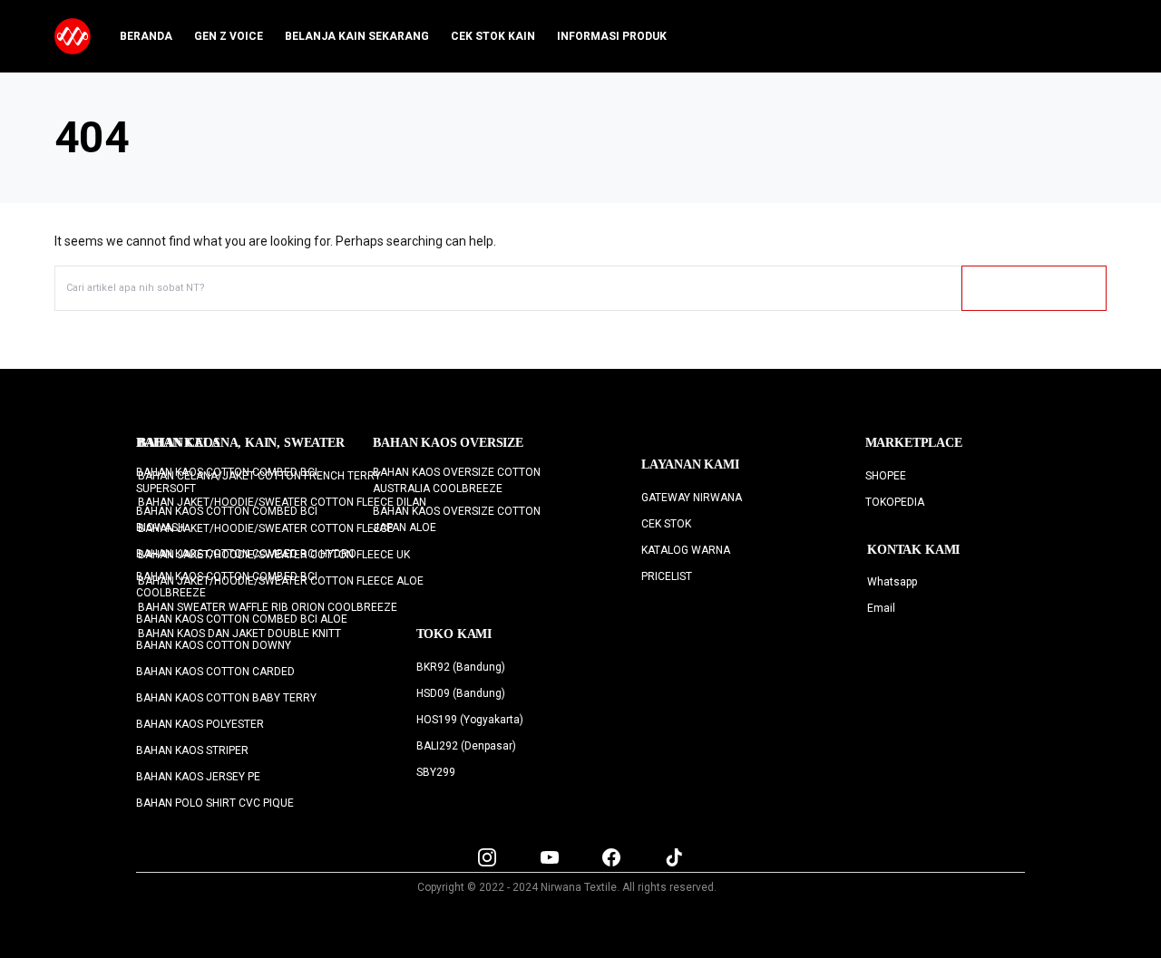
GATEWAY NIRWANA (691, 497)
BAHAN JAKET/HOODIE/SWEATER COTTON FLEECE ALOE (281, 581)
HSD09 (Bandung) (460, 693)
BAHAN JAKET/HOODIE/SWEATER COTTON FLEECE (266, 528)
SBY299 (435, 772)
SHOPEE (885, 475)
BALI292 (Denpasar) (466, 746)
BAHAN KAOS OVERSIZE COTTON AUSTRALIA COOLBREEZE (457, 480)
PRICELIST (666, 576)
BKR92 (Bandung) (460, 667)
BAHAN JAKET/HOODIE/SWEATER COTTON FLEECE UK (274, 554)
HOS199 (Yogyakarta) (469, 719)
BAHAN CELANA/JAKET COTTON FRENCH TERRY (259, 475)
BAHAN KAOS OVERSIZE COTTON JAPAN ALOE (457, 519)
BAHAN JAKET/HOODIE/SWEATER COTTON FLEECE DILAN (282, 502)
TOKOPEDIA (894, 502)
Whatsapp (892, 582)
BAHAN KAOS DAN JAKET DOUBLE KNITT (239, 633)
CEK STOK (666, 524)
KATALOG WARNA (685, 550)
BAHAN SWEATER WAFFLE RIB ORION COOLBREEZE (267, 607)
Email (881, 608)
